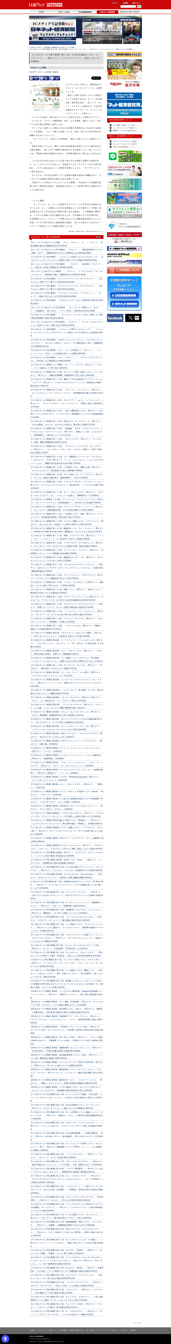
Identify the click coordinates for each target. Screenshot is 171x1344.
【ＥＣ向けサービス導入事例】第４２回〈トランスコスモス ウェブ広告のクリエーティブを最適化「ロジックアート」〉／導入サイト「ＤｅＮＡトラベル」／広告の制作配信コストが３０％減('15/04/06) (66, 1207)
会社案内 (32, 1330)
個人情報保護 (63, 1330)
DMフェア (129, 12)
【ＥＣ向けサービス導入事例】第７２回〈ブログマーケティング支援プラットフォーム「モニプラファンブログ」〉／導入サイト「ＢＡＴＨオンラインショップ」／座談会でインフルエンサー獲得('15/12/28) (66, 938)
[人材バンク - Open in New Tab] (124, 238)
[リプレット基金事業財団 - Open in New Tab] (124, 226)
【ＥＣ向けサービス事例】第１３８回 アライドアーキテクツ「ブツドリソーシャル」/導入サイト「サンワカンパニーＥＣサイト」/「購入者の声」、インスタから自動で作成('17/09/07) (66, 485)
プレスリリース (104, 1330)
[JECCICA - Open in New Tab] (124, 185)
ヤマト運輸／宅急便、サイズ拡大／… (125, 125)
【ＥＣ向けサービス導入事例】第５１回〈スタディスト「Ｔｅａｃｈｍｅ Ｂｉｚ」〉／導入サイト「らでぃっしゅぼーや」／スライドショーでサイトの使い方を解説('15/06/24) (66, 1126)
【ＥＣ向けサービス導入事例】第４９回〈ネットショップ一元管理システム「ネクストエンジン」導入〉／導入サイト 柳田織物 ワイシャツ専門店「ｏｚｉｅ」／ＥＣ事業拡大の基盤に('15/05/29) (66, 1147)
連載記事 (55, 47)
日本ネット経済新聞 (107, 12)
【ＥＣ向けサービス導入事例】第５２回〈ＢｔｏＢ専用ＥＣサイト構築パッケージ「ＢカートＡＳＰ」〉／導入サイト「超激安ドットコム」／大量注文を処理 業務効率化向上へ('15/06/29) (66, 1115)
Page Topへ (136, 1323)
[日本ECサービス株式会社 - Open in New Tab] (124, 157)
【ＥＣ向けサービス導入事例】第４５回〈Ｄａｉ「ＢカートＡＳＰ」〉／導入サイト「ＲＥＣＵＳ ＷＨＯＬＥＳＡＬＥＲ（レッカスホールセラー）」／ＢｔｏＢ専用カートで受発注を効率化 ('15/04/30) (66, 1179)
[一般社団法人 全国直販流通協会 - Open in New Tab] (124, 199)
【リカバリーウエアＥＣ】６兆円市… (125, 144)
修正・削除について (92, 1330)
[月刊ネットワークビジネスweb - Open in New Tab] (124, 256)
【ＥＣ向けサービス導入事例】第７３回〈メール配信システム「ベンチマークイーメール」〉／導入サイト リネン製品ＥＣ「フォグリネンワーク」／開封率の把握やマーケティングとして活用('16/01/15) (66, 927)
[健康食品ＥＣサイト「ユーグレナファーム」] (46, 96)
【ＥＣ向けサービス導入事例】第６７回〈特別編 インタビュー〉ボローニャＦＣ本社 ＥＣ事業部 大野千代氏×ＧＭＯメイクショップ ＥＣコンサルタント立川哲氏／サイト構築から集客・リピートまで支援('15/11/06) (66, 984)
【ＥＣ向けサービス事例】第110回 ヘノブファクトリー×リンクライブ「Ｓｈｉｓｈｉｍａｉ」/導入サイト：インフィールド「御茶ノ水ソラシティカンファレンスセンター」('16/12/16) (66, 683)
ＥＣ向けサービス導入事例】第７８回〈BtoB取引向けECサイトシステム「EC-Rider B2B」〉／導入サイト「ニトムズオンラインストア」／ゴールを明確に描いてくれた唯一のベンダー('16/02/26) (66, 885)
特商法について (53, 1330)
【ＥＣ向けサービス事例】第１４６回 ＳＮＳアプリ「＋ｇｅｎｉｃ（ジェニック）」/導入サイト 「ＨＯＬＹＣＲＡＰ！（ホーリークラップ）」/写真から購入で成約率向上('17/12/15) (66, 403)
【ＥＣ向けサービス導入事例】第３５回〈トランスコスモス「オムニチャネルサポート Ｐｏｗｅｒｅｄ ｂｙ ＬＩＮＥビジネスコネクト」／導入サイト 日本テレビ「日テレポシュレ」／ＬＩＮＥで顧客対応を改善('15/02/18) (66, 1260)
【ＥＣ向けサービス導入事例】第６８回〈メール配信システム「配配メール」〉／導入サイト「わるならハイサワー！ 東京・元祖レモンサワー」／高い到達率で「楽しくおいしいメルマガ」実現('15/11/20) (66, 973)
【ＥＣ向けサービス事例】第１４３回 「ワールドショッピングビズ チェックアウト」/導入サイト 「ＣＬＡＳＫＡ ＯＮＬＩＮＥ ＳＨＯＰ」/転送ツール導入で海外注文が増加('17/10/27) (66, 449)
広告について (114, 1330)
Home (41, 12)
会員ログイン (136, 3)
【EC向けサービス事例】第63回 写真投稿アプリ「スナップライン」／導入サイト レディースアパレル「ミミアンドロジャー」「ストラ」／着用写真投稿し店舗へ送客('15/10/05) (66, 1019)
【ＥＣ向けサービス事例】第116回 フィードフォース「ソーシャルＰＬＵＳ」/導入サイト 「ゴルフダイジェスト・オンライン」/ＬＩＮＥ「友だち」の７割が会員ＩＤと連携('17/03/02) (66, 643)
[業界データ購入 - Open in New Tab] (45, 78)
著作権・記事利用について (77, 1330)
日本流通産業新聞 (85, 12)
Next (138, 105)
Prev (110, 105)
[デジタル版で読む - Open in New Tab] (55, 78)
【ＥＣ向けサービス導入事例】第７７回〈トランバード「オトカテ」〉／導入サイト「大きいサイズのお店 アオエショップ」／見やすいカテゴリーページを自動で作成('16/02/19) (66, 895)
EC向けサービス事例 (67, 47)
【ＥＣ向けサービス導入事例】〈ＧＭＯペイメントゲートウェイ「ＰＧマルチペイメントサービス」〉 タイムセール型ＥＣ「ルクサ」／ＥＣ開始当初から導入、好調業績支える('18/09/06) (66, 343)
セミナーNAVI (63, 12)
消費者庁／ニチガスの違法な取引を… (125, 130)
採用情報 (133, 1330)
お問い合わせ (124, 1330)
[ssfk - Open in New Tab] (124, 213)
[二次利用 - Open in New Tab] (124, 270)
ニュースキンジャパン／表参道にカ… (125, 128)
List (98, 237)
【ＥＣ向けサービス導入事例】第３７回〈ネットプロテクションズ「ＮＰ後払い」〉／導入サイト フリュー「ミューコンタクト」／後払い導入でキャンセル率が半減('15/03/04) (66, 1243)
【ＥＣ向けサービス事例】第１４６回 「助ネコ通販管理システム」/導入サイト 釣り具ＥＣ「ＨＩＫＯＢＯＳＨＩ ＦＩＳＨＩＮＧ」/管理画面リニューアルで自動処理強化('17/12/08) (66, 414)
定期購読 (125, 3)
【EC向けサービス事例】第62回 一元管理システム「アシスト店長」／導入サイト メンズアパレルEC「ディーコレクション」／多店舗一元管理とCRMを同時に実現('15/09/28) (66, 1030)
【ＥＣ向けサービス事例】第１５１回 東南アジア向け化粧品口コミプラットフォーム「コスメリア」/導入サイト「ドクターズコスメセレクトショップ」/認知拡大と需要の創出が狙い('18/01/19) (66, 382)
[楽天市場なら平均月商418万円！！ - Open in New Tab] (124, 74)
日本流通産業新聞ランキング (120, 120)
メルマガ (114, 3)
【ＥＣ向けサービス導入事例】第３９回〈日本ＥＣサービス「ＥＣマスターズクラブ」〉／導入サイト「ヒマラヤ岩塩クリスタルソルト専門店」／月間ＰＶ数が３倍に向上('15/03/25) (66, 1232)
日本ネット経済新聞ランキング (121, 136)
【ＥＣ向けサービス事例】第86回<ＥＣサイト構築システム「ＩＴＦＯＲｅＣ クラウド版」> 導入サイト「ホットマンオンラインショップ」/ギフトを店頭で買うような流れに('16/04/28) (66, 831)
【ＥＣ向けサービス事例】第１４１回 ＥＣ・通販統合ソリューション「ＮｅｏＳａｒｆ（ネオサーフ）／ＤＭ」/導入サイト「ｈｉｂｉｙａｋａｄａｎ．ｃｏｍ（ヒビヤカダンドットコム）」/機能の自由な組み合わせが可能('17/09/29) (66, 460)
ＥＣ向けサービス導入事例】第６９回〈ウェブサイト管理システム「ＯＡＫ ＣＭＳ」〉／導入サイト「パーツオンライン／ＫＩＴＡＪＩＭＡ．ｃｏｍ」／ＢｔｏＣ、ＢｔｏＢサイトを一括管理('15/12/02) (66, 963)
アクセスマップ (42, 1330)
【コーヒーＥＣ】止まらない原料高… (125, 141)
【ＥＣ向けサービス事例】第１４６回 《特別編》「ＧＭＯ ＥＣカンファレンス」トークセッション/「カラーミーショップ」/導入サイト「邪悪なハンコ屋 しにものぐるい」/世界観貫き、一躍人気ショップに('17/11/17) (66, 431)
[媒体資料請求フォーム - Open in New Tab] (124, 55)
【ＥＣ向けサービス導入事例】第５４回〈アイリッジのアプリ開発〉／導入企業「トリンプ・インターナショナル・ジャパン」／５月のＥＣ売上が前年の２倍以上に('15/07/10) (66, 1097)
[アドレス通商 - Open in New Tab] (124, 171)
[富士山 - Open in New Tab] (124, 262)
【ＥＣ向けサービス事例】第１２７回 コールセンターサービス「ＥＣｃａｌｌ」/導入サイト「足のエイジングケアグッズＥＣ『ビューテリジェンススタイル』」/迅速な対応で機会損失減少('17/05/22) (66, 568)
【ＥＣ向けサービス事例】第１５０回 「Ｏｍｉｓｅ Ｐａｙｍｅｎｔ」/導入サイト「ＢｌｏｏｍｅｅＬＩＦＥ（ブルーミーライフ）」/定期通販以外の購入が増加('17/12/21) (66, 393)
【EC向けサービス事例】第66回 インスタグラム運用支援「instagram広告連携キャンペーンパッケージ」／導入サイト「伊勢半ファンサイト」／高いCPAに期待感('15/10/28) (66, 994)
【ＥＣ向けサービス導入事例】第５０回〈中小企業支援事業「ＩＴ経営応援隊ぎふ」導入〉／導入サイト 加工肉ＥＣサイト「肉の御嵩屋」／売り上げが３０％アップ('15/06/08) (66, 1136)
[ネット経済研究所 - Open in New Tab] (124, 249)
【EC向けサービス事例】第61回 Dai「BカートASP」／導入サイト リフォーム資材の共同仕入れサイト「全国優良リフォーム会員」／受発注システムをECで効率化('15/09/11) (66, 1040)
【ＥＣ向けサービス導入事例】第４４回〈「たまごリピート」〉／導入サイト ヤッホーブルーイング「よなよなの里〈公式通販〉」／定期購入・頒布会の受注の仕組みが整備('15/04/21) (66, 1189)
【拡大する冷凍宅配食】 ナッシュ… (125, 147)
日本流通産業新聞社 (46, 4)
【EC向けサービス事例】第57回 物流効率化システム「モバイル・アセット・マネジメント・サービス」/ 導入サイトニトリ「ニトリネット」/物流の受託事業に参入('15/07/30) (66, 1072)
